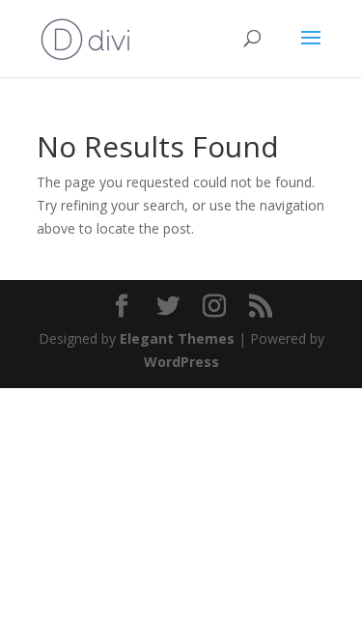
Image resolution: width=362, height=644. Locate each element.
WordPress (181, 361)
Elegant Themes (177, 338)
